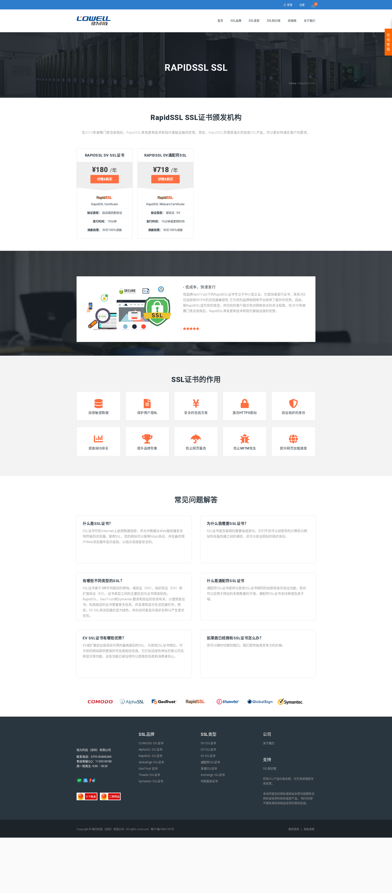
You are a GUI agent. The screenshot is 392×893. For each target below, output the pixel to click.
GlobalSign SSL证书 (151, 762)
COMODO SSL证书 (151, 743)
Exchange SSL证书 (213, 775)
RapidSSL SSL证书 (150, 756)
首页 (220, 20)
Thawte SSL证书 (149, 775)
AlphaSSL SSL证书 (150, 749)
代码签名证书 (209, 781)
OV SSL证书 (208, 749)
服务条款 (294, 829)
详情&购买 (104, 179)
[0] (313, 6)
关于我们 (309, 20)
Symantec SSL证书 (151, 781)
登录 (289, 4)
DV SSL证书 (208, 743)
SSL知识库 (274, 20)
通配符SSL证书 (210, 762)
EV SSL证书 (208, 756)
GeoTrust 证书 (148, 768)
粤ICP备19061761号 (162, 829)
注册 (302, 4)
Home (292, 83)
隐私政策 (309, 829)
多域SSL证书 (209, 768)
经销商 (292, 20)
